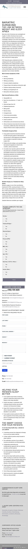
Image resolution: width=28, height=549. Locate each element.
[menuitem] (24, 7)
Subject (4, 337)
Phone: (4, 326)
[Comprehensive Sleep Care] (11, 7)
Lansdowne (11, 513)
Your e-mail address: (8, 331)
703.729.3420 (9, 376)
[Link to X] (19, 547)
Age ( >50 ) (6, 254)
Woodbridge (5, 515)
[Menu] (24, 7)
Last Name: (5, 320)
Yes (6, 218)
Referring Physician (7, 360)
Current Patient (9, 358)
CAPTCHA (4, 366)
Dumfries (9, 512)
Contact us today (16, 494)
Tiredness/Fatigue (7, 223)
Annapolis (10, 510)
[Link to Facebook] (15, 547)
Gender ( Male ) (7, 269)
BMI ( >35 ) (6, 246)
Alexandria (4, 510)
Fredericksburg (15, 512)
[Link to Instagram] (17, 547)
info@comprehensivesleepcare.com (14, 381)
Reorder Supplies (16, 1)
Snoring (5, 216)
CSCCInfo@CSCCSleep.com (17, 298)
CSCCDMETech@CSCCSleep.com (11, 307)
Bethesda (20, 510)
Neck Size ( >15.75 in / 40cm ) (10, 261)
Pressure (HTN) (7, 238)
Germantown (5, 513)
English (5, 548)
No (6, 221)
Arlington (15, 510)
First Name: (5, 315)
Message (5, 342)
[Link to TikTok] (25, 547)
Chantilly (4, 512)
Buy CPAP (10, 1)
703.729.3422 (8, 378)
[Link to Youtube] (23, 547)
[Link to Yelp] (21, 547)
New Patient (8, 355)
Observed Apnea (7, 231)
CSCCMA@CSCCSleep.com (15, 302)
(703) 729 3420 (19, 3)
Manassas (17, 513)
